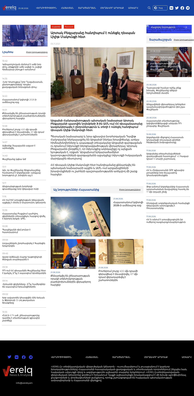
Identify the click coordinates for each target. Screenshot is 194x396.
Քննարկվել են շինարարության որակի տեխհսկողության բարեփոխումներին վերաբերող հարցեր (24, 116)
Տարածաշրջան (87, 8)
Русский (69, 27)
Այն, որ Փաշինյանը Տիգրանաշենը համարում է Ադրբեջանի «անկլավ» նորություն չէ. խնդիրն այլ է (21, 173)
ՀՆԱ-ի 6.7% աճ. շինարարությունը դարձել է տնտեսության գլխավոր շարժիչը (21, 318)
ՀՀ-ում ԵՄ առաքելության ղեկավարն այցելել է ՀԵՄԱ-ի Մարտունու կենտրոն (24, 201)
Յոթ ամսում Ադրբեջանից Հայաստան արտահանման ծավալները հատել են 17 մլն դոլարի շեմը (167, 189)
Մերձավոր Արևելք (112, 8)
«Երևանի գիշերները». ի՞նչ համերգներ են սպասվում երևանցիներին (23, 285)
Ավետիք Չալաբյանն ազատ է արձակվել (18, 147)
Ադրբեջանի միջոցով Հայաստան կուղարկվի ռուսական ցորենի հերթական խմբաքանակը (165, 140)
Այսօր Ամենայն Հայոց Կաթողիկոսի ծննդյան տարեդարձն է (22, 258)
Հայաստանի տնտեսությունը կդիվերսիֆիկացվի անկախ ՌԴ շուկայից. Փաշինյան (164, 123)
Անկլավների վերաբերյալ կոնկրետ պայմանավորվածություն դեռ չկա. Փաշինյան (166, 107)
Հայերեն (56, 27)
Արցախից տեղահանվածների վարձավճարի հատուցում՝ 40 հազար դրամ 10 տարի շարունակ (167, 156)
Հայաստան (67, 8)
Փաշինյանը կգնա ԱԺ (14, 159)
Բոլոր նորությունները (37, 52)
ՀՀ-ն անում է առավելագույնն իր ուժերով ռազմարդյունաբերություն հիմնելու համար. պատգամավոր (166, 222)
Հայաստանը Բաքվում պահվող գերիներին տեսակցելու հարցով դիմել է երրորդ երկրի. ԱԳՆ (23, 216)
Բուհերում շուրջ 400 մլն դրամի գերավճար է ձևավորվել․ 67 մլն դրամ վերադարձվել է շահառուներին (23, 132)
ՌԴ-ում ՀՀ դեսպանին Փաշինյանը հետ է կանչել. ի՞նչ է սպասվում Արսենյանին (24, 271)
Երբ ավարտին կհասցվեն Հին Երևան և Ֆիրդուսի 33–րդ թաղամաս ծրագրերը (23, 300)
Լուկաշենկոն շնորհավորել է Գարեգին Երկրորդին (23, 244)
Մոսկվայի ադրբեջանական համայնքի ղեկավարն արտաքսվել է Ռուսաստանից (168, 206)
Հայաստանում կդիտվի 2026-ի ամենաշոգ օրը (19, 101)
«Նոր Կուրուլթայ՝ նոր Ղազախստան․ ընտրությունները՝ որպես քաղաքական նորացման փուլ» (22, 84)
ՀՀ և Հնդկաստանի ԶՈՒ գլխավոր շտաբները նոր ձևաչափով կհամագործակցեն (165, 173)
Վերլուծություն (46, 8)
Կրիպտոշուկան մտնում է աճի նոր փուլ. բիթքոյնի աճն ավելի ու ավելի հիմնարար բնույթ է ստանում (22, 67)
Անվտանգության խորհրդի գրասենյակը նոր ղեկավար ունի (20, 187)
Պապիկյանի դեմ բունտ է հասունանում (16, 231)
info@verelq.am (24, 383)
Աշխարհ (133, 8)
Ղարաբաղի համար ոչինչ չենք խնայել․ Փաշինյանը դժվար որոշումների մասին (163, 90)
